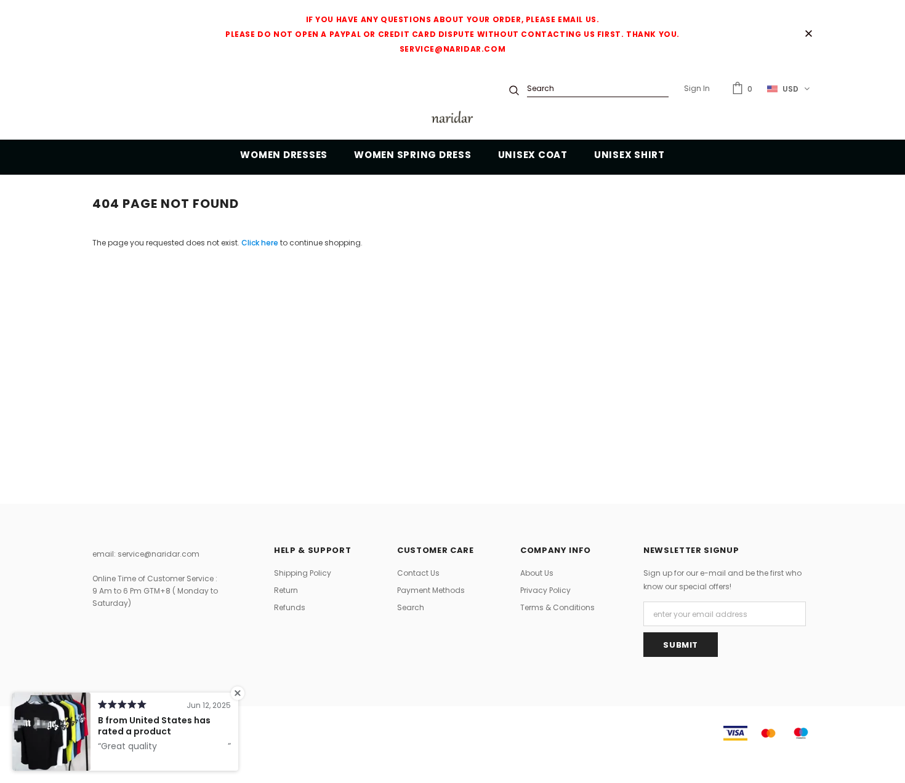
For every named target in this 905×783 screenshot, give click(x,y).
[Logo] (452, 119)
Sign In (697, 88)
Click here (260, 242)
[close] (808, 34)
